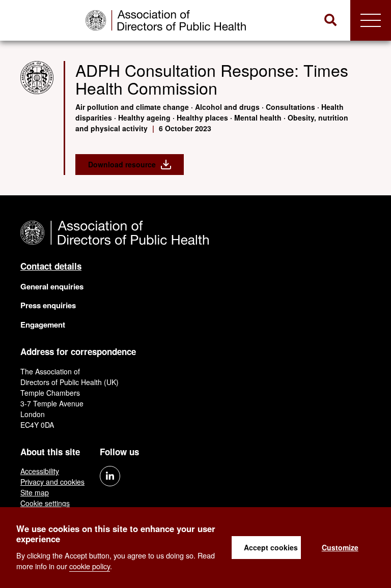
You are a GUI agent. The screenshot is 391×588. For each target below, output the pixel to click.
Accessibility (39, 471)
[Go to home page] (165, 20)
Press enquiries (48, 305)
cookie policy (89, 566)
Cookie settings (45, 503)
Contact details (50, 266)
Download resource (122, 164)
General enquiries (51, 286)
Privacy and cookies (52, 482)
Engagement (42, 324)
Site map (34, 492)
